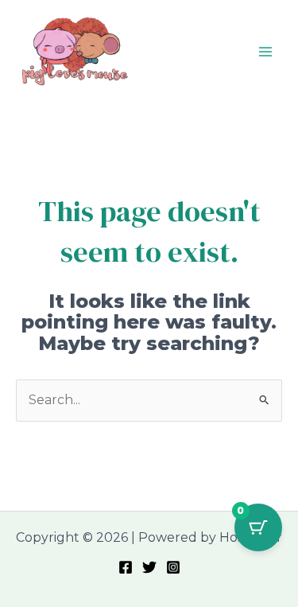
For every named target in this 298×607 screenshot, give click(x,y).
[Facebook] (125, 567)
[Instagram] (173, 567)
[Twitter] (149, 567)
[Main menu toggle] (265, 51)
